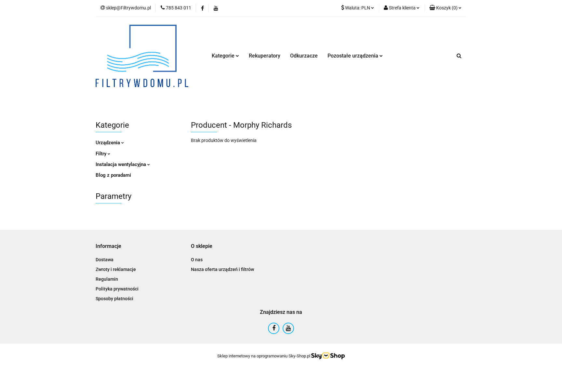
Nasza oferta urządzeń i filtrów (222, 269)
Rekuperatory (264, 56)
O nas (197, 259)
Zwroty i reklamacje (116, 269)
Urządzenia (108, 143)
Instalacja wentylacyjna (121, 164)
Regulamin (107, 279)
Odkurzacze (304, 56)
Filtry (102, 154)
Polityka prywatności (117, 288)
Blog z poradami (113, 175)
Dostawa (105, 259)
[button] (445, 8)
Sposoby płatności (114, 298)
